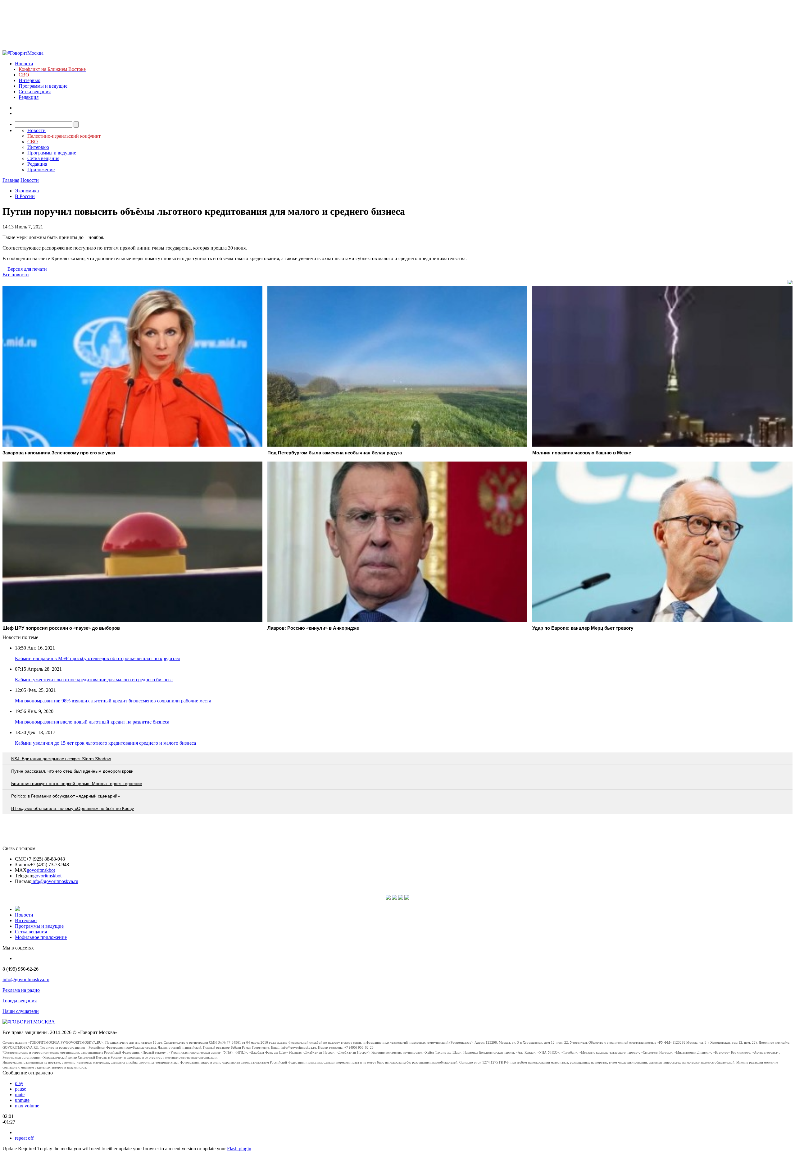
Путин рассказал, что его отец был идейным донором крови (72, 771)
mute (20, 1094)
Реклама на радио (21, 990)
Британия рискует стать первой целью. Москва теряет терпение (76, 783)
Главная (10, 180)
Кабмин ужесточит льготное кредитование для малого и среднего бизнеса (94, 679)
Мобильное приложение (41, 937)
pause (20, 1089)
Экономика (27, 190)
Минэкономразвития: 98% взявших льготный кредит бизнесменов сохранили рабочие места (113, 700)
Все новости (15, 274)
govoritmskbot (41, 870)
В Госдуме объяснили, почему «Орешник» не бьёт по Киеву (72, 808)
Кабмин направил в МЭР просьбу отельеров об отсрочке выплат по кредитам (97, 658)
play (19, 1083)
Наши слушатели (20, 1011)
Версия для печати (27, 269)
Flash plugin (239, 1148)
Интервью (29, 80)
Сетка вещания (35, 91)
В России (25, 196)
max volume (27, 1105)
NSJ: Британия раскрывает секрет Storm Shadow (61, 758)
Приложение (41, 169)
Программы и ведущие (43, 86)
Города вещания (19, 1000)
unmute (22, 1100)
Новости (24, 63)
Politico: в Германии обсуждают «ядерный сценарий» (65, 795)
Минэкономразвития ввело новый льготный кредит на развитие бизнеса (92, 721)
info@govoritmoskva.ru (54, 881)
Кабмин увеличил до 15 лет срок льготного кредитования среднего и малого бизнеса (105, 743)
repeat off (24, 1138)
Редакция (29, 97)
